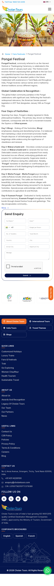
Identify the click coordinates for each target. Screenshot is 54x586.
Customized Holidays (12, 351)
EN (47, 2)
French (31, 536)
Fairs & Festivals (9, 359)
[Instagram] (25, 498)
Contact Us (7, 431)
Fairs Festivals (19, 54)
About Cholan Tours (15, 321)
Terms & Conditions (11, 448)
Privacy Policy (8, 443)
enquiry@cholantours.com (17, 482)
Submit (25, 275)
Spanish (19, 536)
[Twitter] (11, 498)
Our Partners (7, 412)
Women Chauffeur (10, 372)
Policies (5, 439)
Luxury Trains (8, 355)
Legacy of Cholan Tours (13, 403)
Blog (4, 456)
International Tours (41, 321)
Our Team (6, 408)
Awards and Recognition (13, 399)
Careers (5, 452)
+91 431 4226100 (13, 478)
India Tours (11, 328)
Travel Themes (39, 328)
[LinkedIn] (4, 498)
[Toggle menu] (49, 9)
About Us (6, 395)
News (4, 416)
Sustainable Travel (10, 380)
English (7, 536)
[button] (27, 9)
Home (7, 54)
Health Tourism (9, 376)
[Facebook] (18, 498)
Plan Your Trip (51, 293)
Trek (4, 363)
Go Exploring (8, 368)
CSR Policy (7, 435)
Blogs (9, 334)
